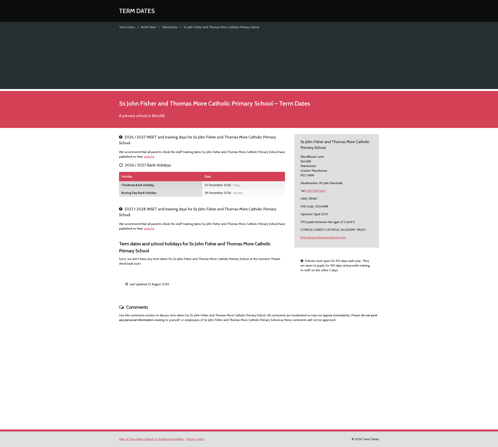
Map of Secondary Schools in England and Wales (151, 439)
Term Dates (137, 11)
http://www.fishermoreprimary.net (323, 237)
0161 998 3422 (316, 191)
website (149, 156)
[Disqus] (249, 374)
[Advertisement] (249, 62)
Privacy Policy (195, 439)
